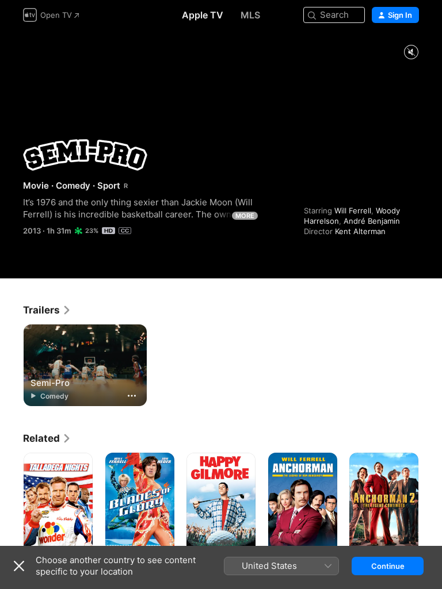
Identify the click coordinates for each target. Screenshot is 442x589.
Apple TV (202, 15)
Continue (388, 566)
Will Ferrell (352, 210)
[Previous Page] (11, 504)
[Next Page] (430, 504)
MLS (250, 15)
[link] (47, 310)
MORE (244, 216)
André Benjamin (372, 220)
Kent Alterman (360, 231)
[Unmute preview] (411, 53)
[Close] (19, 566)
